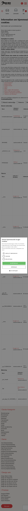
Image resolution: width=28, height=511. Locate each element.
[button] (14, 271)
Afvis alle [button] (14, 267)
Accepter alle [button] (14, 263)
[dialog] (14, 255)
